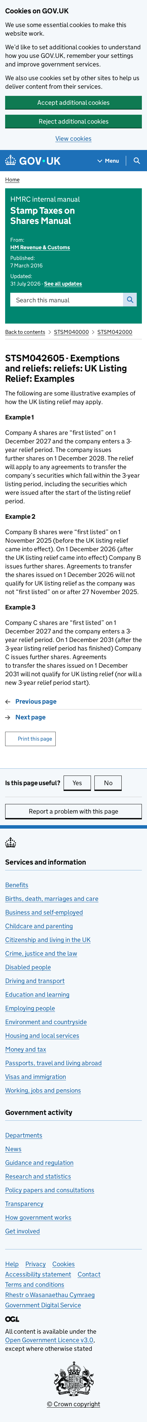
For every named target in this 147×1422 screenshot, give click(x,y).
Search (130, 299)
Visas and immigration (35, 1077)
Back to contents (25, 332)
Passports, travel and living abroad (53, 1063)
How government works (38, 1217)
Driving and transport (35, 981)
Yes (81, 783)
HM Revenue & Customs (40, 247)
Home (12, 179)
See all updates (63, 283)
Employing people (30, 1008)
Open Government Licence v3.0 (49, 1340)
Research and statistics (38, 1176)
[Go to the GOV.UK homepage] (33, 160)
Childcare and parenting (39, 926)
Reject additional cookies (74, 121)
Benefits (16, 885)
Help (12, 1264)
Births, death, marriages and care (51, 899)
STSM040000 (71, 332)
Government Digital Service (43, 1305)
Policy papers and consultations (49, 1190)
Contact (89, 1274)
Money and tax (25, 1049)
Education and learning (37, 994)
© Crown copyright (73, 1404)
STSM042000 (114, 332)
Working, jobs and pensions (43, 1090)
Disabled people (28, 967)
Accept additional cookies (73, 102)
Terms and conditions (34, 1284)
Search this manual (42, 300)
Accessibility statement (38, 1274)
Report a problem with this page (73, 811)
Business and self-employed (44, 912)
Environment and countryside (46, 1022)
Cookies (63, 1264)
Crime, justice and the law (41, 953)
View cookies (73, 138)
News (13, 1149)
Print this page (35, 738)
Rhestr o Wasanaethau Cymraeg (50, 1295)
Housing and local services (42, 1036)
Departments (23, 1135)
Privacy (35, 1264)
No (113, 783)
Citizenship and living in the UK (48, 940)
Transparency (24, 1204)
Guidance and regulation (39, 1163)
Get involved (22, 1231)
